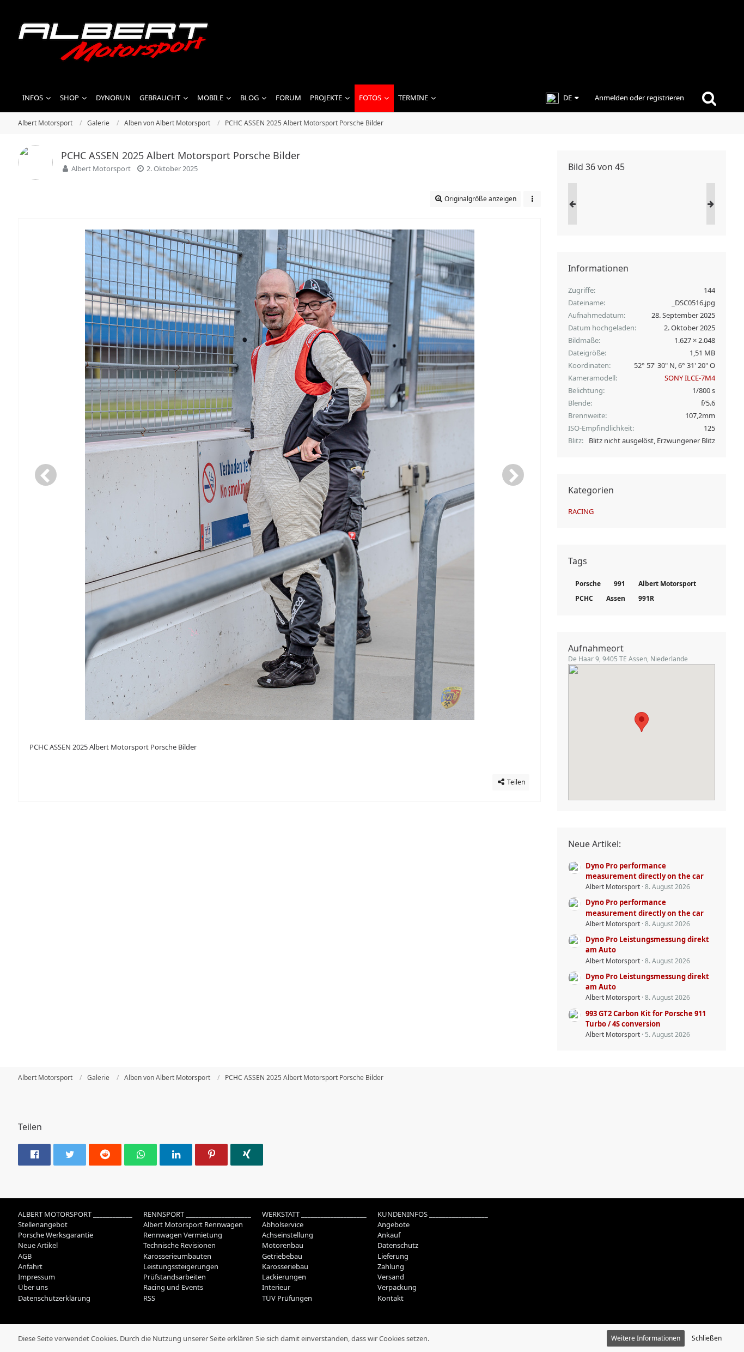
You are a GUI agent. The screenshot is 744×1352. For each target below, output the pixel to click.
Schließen (707, 1338)
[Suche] (709, 98)
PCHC (584, 598)
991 (619, 583)
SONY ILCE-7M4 (689, 378)
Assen (615, 598)
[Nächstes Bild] (513, 475)
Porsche (588, 583)
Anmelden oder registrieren (639, 97)
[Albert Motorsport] (372, 42)
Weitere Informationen (645, 1338)
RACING (581, 511)
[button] (562, 98)
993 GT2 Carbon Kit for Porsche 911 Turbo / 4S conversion (646, 1019)
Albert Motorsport (101, 168)
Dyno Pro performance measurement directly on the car (645, 871)
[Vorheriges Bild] (46, 475)
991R (646, 598)
